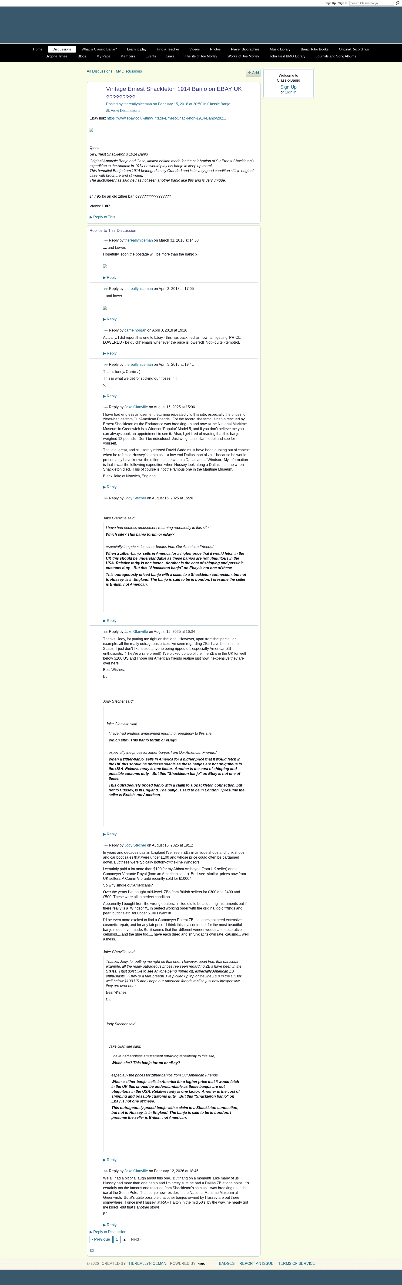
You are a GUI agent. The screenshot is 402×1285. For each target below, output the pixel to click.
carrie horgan (135, 330)
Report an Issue (256, 1263)
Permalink (106, 240)
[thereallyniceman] (95, 98)
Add (255, 73)
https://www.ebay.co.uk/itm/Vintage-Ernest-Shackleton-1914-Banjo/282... (166, 118)
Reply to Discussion (108, 1232)
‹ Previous (101, 1239)
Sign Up (330, 3)
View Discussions (125, 111)
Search (397, 3)
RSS (92, 1251)
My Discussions (129, 71)
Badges (227, 1263)
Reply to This (102, 217)
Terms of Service (296, 1263)
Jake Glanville (136, 407)
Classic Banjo (218, 104)
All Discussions (99, 71)
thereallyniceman (138, 104)
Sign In (342, 3)
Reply (110, 277)
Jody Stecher (135, 498)
